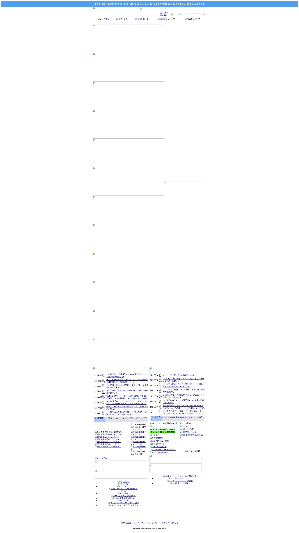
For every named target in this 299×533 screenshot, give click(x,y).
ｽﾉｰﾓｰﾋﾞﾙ (130, 418)
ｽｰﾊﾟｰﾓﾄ (194, 417)
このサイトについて (170, 523)
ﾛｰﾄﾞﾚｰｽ (109, 418)
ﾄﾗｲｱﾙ (122, 418)
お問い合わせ (126, 523)
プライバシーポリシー (150, 523)
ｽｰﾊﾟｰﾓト (138, 418)
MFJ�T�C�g (168, 4)
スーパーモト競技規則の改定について (178, 375)
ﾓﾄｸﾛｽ (116, 418)
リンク (136, 523)
